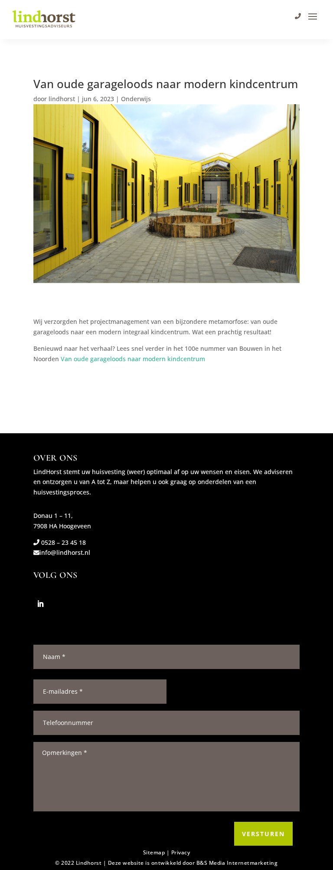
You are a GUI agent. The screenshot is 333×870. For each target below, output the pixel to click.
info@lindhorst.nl (64, 552)
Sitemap (154, 852)
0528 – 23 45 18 (62, 542)
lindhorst (62, 99)
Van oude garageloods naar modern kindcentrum (133, 359)
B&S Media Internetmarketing (237, 863)
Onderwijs (136, 99)
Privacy (180, 852)
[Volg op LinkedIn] (40, 604)
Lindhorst (89, 863)
